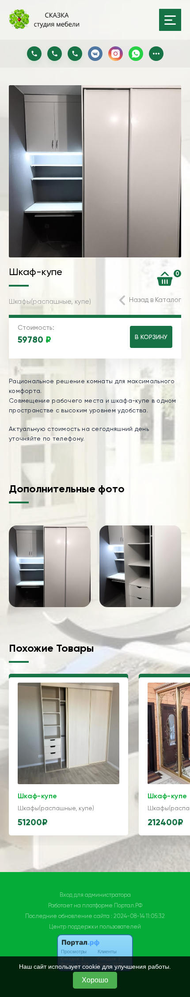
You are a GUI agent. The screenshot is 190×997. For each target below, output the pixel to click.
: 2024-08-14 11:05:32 (138, 916)
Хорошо (95, 980)
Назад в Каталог (155, 300)
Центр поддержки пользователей (95, 926)
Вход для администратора (95, 894)
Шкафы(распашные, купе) (50, 302)
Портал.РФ (128, 905)
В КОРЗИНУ (151, 336)
